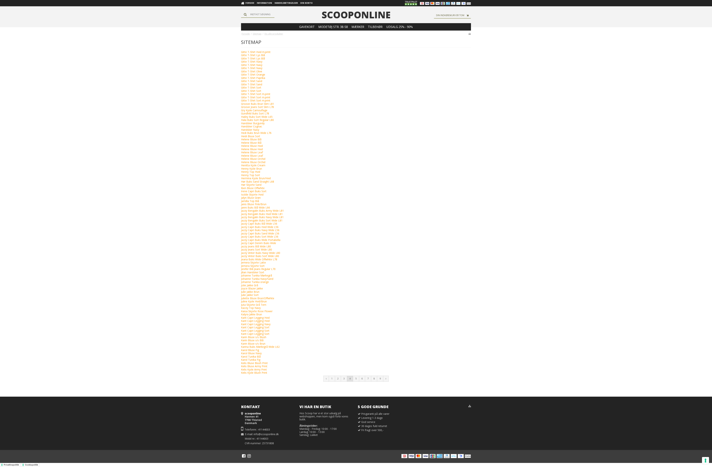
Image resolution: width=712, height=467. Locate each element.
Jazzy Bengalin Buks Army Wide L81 (262, 210)
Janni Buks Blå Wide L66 (255, 207)
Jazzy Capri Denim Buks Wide (258, 243)
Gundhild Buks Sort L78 (255, 113)
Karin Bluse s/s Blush (253, 337)
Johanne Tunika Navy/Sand (257, 279)
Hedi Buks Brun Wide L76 (256, 133)
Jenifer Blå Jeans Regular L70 (258, 269)
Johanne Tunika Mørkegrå (256, 275)
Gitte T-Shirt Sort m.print (255, 94)
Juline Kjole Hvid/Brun (254, 301)
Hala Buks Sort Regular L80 (257, 120)
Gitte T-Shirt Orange (253, 74)
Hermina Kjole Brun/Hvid (256, 178)
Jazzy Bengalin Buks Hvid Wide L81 (262, 214)
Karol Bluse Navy (251, 353)
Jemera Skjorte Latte (253, 262)
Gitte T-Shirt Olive (251, 71)
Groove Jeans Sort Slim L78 (257, 107)
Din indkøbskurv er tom (450, 15)
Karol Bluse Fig (250, 350)
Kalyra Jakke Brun (251, 314)
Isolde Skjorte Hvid (252, 194)
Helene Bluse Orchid (253, 159)
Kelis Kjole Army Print (254, 369)
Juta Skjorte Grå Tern (253, 304)
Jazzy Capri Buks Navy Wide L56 (260, 230)
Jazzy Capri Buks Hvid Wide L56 (259, 227)
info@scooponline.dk (266, 434)
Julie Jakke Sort (250, 295)
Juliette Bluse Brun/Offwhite (257, 298)
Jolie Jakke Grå (249, 285)
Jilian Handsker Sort (252, 272)
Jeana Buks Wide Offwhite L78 (259, 259)
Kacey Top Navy (251, 308)
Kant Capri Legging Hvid (255, 317)
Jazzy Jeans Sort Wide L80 (256, 249)
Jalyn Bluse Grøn (251, 197)
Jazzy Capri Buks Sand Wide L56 (260, 233)
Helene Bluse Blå (251, 139)
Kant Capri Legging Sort (255, 327)
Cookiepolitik (31, 464)
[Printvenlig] (469, 33)
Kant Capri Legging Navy (256, 324)
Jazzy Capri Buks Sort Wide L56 (259, 236)
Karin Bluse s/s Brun (253, 343)
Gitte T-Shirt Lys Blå (253, 55)
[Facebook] (243, 456)
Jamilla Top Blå (250, 201)
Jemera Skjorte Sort (253, 266)
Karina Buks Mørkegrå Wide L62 (260, 346)
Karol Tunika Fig (250, 359)
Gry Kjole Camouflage (254, 110)
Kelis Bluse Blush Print (254, 363)
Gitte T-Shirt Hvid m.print (256, 52)
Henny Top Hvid (250, 172)
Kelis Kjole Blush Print (254, 372)
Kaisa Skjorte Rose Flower (257, 311)
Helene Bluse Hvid (252, 146)
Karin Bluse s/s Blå (252, 340)
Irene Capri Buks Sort (253, 191)
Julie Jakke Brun (250, 291)
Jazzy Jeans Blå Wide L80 (256, 246)
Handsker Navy (250, 129)
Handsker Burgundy (253, 123)
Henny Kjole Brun (251, 168)
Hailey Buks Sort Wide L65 (257, 117)
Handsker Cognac (251, 126)
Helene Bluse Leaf (252, 152)
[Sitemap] (469, 406)
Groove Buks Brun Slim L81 (257, 104)
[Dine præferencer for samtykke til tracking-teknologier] (705, 460)
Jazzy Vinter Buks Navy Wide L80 (260, 253)
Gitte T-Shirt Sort (251, 87)
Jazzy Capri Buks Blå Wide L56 (259, 223)
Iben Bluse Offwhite (253, 188)
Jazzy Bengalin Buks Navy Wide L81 (262, 217)
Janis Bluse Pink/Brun (253, 204)
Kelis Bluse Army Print (254, 366)
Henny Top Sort (250, 175)
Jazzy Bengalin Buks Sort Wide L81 (262, 220)
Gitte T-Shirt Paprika (253, 78)
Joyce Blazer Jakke (252, 288)
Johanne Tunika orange (255, 282)
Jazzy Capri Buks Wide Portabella (260, 240)
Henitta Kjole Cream (253, 165)
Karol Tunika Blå (251, 356)
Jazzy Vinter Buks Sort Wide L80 (260, 256)
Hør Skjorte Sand (251, 184)
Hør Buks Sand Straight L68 (257, 181)
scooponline (356, 14)
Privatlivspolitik (11, 464)
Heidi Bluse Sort (250, 136)
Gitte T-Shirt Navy (251, 61)
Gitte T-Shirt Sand (251, 81)
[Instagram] (249, 456)
